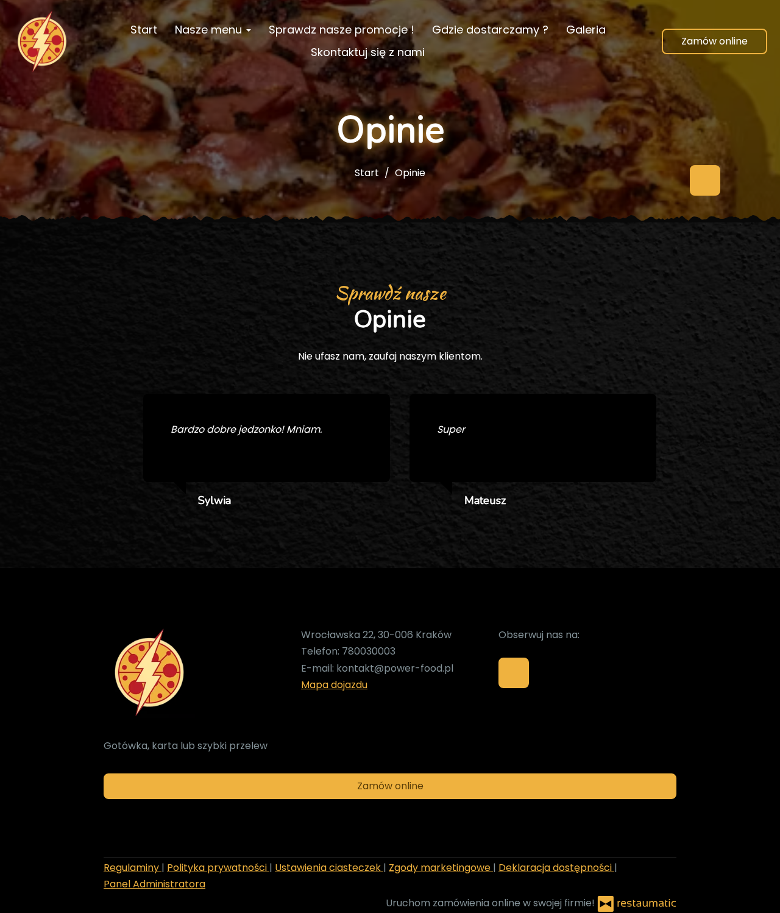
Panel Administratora (154, 884)
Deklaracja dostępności (556, 868)
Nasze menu (210, 29)
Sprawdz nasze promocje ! (341, 29)
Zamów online (714, 41)
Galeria (586, 29)
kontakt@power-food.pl (394, 668)
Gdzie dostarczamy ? (490, 29)
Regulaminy (132, 868)
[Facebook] (705, 180)
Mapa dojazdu (334, 685)
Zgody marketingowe (441, 868)
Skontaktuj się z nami (368, 52)
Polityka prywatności (218, 868)
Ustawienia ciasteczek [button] (329, 868)
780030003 (368, 651)
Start (143, 29)
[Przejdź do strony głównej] (42, 41)
